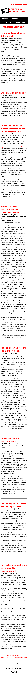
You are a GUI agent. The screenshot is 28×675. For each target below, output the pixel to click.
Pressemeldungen (19, 22)
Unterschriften (6, 22)
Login (12, 4)
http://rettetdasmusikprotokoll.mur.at (11, 147)
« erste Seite (10, 655)
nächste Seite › (19, 657)
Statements (14, 19)
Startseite (5, 19)
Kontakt (25, 4)
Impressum (18, 4)
